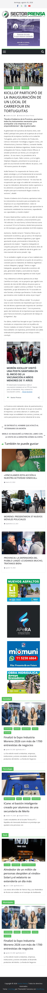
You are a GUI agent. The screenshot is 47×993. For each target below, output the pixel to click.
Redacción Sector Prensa (26, 116)
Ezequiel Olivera (24, 816)
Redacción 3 (22, 749)
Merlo (19, 799)
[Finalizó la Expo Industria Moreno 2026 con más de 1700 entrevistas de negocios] (23, 714)
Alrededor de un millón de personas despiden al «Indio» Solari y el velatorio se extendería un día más (22, 875)
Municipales (26, 729)
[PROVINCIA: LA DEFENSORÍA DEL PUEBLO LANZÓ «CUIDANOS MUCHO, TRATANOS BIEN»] (23, 533)
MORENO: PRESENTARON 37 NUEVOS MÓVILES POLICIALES (23, 518)
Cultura (7, 865)
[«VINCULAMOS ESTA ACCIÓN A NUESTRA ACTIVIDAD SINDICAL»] (23, 450)
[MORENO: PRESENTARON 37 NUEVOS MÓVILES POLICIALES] (23, 491)
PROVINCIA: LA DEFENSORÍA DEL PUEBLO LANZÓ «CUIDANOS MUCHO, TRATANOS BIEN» (23, 560)
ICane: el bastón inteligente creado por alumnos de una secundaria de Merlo (21, 807)
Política (17, 88)
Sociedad (7, 732)
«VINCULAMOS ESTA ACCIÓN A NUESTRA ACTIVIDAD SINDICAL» (20, 476)
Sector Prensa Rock (28, 865)
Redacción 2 (20, 886)
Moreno (17, 729)
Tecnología (36, 799)
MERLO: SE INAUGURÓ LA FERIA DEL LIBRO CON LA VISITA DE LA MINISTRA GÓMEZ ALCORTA (22, 435)
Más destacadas (9, 799)
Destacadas (8, 88)
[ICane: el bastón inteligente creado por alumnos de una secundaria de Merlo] (23, 784)
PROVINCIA (25, 88)
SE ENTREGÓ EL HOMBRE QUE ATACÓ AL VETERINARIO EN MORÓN (21, 427)
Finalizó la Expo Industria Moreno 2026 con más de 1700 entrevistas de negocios (23, 741)
